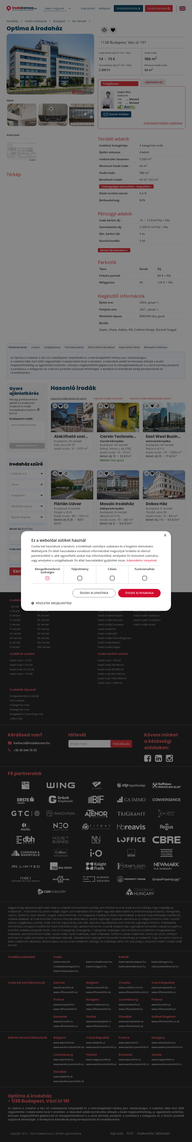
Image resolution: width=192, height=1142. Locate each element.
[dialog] (96, 571)
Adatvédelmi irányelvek (141, 560)
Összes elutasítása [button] (94, 593)
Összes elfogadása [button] (139, 593)
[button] (51, 603)
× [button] (165, 535)
